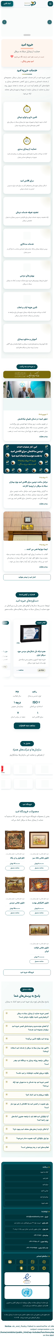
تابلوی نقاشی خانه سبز (40, 858)
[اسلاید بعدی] (4, 22)
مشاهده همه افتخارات (27, 725)
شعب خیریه (44, 1203)
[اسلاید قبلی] (49, 22)
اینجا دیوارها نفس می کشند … (36, 549)
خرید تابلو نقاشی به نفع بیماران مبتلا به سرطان (39, 854)
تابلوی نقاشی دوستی (16, 903)
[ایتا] (32, 1262)
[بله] (32, 1268)
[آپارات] (44, 1262)
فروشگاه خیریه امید (27, 972)
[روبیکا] (21, 1268)
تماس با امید (44, 1191)
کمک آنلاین (7, 3)
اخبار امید (45, 1178)
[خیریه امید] (30, 3)
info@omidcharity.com (34, 1217)
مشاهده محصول (39, 868)
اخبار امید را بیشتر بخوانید (27, 577)
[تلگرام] (44, 1268)
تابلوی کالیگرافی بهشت (40, 903)
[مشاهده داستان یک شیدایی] (27, 374)
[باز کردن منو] (50, 3)
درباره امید (45, 1185)
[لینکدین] (10, 1262)
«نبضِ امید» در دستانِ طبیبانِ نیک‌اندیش (33, 419)
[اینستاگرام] (21, 1262)
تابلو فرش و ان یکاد (17, 858)
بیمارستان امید (44, 1197)
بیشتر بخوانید (43, 436)
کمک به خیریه (44, 1172)
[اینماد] (27, 1278)
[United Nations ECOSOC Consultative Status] (27, 1292)
